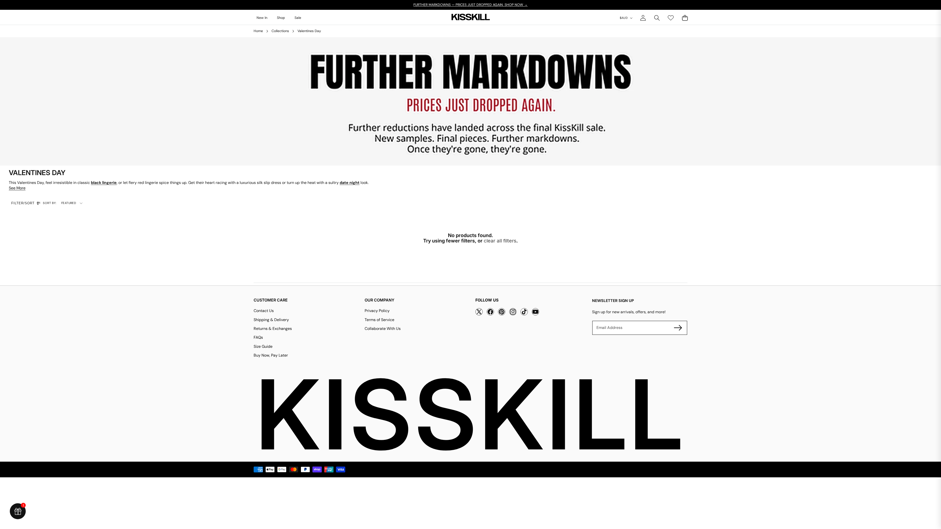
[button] (656, 17)
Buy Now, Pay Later (271, 355)
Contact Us (264, 310)
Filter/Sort (23, 203)
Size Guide (263, 346)
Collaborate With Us (383, 328)
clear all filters (500, 241)
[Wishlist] (670, 17)
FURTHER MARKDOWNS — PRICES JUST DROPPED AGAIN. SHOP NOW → (470, 4)
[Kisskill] (470, 18)
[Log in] (642, 17)
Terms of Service (379, 319)
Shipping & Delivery (271, 319)
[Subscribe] (678, 328)
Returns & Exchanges (273, 328)
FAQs (258, 337)
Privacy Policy (377, 310)
